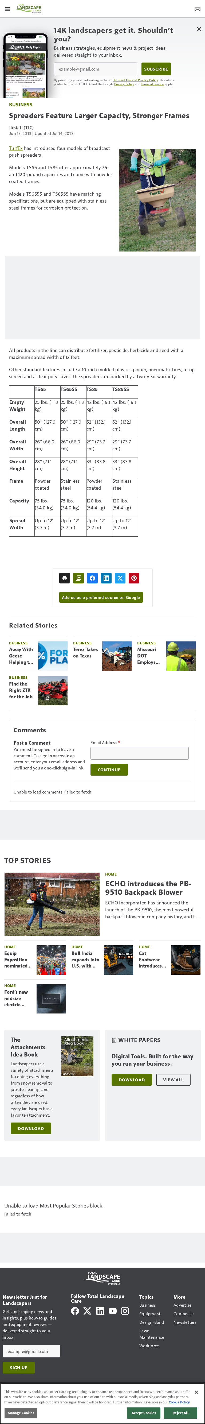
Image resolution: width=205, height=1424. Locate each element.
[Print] (64, 578)
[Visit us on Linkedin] (100, 1310)
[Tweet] (120, 578)
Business (20, 104)
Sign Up (18, 1367)
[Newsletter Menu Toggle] (197, 8)
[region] (102, 1404)
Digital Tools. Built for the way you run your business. (152, 1060)
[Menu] (7, 8)
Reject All (180, 1413)
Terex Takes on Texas (85, 653)
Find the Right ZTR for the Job (21, 690)
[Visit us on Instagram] (125, 1310)
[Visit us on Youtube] (113, 1310)
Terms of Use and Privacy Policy (135, 80)
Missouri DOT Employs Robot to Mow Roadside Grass (147, 656)
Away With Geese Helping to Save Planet (21, 656)
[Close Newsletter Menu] (199, 29)
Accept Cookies (144, 1413)
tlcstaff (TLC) (21, 127)
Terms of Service (152, 84)
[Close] (196, 1392)
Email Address (105, 742)
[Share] (92, 578)
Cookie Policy (179, 1402)
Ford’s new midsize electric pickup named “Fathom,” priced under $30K (17, 998)
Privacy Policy (124, 84)
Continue (109, 769)
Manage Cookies (21, 1413)
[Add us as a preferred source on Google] (78, 578)
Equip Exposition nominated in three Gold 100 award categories (15, 960)
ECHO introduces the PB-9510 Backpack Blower (148, 887)
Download (31, 1128)
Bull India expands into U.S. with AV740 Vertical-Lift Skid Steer (85, 960)
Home (111, 874)
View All (173, 1079)
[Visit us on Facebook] (75, 1310)
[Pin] (134, 578)
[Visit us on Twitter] (87, 1310)
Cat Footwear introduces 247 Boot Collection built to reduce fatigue (150, 960)
